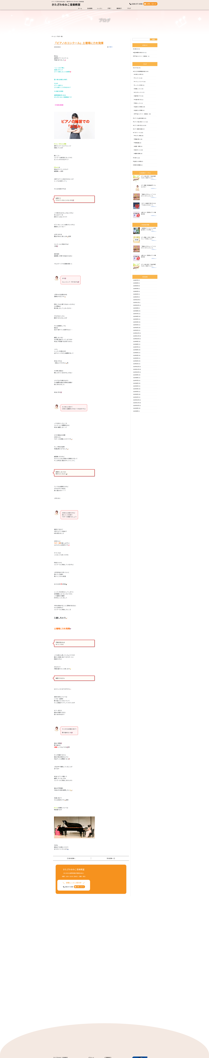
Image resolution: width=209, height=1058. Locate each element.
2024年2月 (135, 361)
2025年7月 (135, 313)
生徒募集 (89, 8)
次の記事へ (110, 858)
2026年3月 (135, 291)
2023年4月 (135, 389)
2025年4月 (135, 322)
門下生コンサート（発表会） (141, 56)
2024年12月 (136, 333)
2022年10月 (136, 405)
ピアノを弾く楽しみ (139, 125)
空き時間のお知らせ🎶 (139, 52)
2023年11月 (136, 369)
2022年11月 (136, 402)
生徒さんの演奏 (138, 110)
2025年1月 (135, 330)
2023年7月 (135, 380)
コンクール (137, 78)
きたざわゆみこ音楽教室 (66, 4)
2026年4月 (135, 288)
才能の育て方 (138, 99)
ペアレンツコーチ (139, 81)
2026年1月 (135, 297)
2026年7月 (135, 280)
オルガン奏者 (138, 135)
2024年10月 (136, 338)
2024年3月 (135, 358)
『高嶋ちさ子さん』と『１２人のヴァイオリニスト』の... (148, 195)
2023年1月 (135, 397)
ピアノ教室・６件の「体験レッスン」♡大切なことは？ (148, 238)
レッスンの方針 (138, 85)
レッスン (99, 8)
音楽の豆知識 (137, 165)
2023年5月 (135, 386)
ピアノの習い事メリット (140, 122)
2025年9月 (135, 308)
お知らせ (136, 49)
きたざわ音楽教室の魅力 (140, 71)
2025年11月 (136, 302)
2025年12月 (136, 299)
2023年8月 (135, 377)
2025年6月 (135, 316)
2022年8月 (135, 411)
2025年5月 (135, 319)
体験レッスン (138, 88)
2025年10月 (136, 305)
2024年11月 (136, 336)
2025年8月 (135, 311)
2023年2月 (135, 394)
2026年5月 (135, 285)
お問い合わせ (151, 4)
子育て (109, 8)
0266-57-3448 (137, 4)
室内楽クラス (138, 96)
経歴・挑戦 (137, 146)
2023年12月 (136, 366)
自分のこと (137, 150)
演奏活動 (137, 142)
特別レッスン (138, 103)
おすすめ (136, 68)
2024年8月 (135, 344)
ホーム (80, 8)
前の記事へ (71, 858)
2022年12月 (136, 400)
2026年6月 (135, 283)
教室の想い (137, 139)
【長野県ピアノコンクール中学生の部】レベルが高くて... (148, 229)
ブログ (129, 8)
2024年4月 (135, 355)
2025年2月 (135, 327)
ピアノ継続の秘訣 (138, 129)
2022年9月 (135, 408)
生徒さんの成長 (138, 106)
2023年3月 (135, 391)
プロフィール (137, 132)
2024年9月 (135, 341)
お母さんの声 (138, 74)
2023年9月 (135, 375)
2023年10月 (136, 372)
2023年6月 (135, 383)
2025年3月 (135, 324)
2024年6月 (135, 349)
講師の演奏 (137, 153)
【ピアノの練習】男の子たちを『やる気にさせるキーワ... (148, 204)
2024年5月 (135, 352)
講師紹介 (119, 8)
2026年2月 (135, 294)
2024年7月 (135, 347)
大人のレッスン (138, 92)
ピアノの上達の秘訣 (139, 118)
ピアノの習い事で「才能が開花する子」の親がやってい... (148, 177)
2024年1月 (135, 363)
